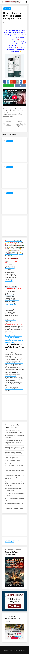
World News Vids (9, 272)
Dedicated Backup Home (11, 315)
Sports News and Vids (10, 277)
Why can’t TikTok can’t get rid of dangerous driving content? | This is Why (14, 465)
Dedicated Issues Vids (10, 301)
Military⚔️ (7, 245)
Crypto (6, 247)
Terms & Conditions (10, 312)
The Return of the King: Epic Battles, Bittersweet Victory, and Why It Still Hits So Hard (13, 354)
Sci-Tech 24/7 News (10, 291)
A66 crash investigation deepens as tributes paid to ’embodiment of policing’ (14, 442)
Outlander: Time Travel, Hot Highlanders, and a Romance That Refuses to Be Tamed (13, 374)
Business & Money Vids (11, 276)
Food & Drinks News (10, 298)
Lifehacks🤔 (8, 250)
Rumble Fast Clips (9, 264)
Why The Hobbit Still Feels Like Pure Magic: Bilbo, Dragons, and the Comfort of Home (14, 369)
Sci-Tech (21, 247)
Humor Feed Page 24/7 (11, 286)
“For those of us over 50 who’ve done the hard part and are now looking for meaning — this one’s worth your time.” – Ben (14, 329)
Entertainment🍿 (14, 245)
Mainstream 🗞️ (11, 249)
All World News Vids (10, 274)
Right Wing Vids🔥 (11, 244)
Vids (6, 263)
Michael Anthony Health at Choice (13, 335)
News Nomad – (14, 285)
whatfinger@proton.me (13, 309)
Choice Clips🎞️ (13, 242)
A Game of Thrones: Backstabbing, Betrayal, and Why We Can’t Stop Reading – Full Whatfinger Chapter (13, 359)
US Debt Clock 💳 (13, 253)
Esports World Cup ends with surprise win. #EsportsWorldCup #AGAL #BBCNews (14, 477)
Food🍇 (7, 253)
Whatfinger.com (21, 650)
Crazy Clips (8, 321)
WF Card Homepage (10, 303)
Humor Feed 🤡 (15, 250)
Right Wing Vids (9, 323)
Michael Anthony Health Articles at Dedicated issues (14, 341)
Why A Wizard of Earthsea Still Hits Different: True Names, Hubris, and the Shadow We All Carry (14, 379)
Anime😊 (19, 252)
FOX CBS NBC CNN (10, 266)
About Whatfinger (9, 310)
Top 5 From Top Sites (10, 319)
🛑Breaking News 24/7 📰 (11, 240)
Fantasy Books (8, 280)
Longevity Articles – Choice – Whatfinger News (12, 338)
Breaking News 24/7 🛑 (11, 261)
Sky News (10, 141)
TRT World (7, 8)
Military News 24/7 (10, 267)
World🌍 (17, 247)
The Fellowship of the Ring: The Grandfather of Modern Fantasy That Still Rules (14, 388)
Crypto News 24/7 (9, 293)
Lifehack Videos (9, 279)
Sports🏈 (12, 247)
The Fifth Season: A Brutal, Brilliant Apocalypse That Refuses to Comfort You (14, 383)
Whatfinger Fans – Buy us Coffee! (13, 324)
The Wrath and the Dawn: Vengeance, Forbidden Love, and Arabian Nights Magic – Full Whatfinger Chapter (14, 364)
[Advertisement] (14, 226)
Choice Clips (8, 271)
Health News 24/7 (9, 295)
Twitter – (17, 249)
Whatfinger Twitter (10, 314)
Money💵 (21, 245)
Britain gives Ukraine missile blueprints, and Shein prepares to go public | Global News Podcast (14, 458)
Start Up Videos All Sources (12, 299)
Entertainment (8, 269)
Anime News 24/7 (9, 296)
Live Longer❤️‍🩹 (13, 252)
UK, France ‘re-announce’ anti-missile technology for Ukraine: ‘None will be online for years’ (14, 483)
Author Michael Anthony (11, 304)
